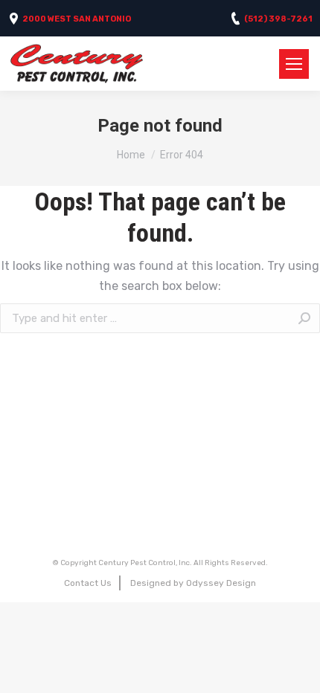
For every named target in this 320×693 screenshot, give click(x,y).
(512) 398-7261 (278, 19)
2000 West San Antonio (76, 19)
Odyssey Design (221, 583)
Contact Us (88, 583)
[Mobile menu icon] (294, 64)
